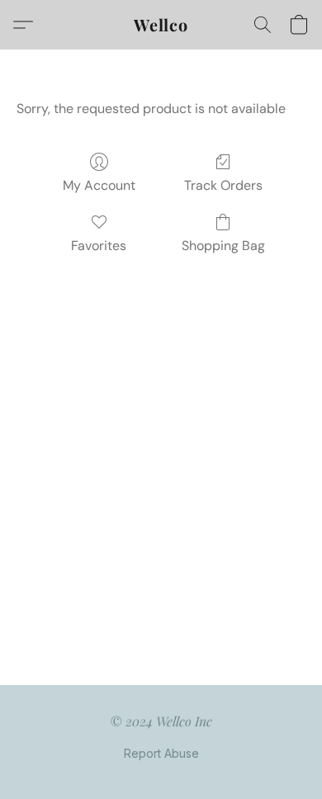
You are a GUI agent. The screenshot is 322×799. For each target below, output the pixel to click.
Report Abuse (161, 753)
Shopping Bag (223, 245)
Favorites (98, 245)
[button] (161, 25)
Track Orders (223, 185)
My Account (99, 185)
